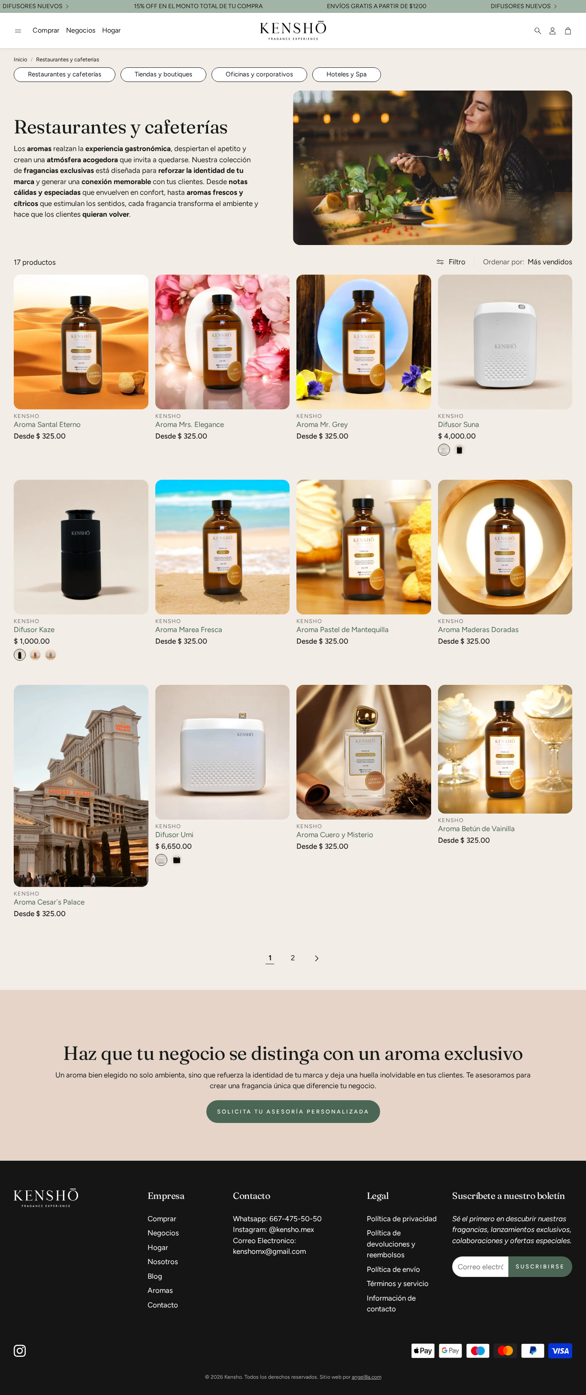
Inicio (20, 59)
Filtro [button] (457, 261)
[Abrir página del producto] (81, 342)
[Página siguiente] (316, 958)
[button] (18, 31)
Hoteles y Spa (346, 74)
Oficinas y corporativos (259, 74)
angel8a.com (366, 1377)
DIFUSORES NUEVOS (33, 6)
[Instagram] (20, 1351)
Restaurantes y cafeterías (67, 59)
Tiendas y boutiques (163, 74)
